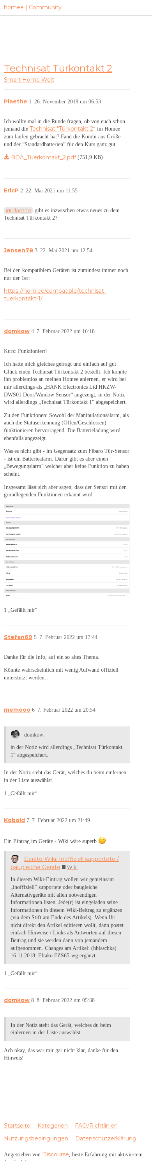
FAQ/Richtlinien (96, 1125)
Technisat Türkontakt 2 (58, 68)
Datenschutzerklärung (105, 1138)
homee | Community (33, 7)
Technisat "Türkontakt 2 (61, 128)
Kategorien (52, 1125)
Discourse (55, 1154)
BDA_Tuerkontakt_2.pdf (43, 157)
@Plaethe (18, 210)
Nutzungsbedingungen (36, 1138)
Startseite (17, 1125)
